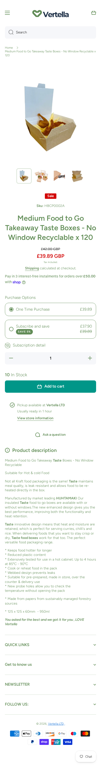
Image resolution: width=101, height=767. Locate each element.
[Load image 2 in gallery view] (41, 176)
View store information (35, 418)
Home (9, 47)
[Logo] (50, 13)
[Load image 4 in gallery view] (77, 176)
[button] (93, 12)
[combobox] (50, 32)
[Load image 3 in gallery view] (59, 176)
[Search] (9, 32)
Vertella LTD (56, 723)
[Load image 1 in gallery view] (24, 176)
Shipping (32, 268)
